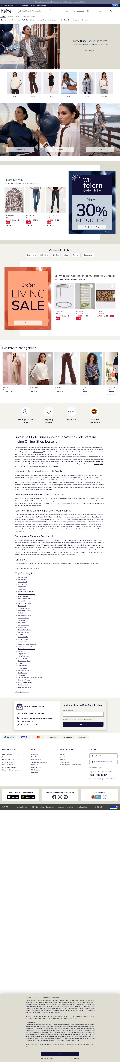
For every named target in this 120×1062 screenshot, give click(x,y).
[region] (60, 1028)
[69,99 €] (66, 368)
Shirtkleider (22, 620)
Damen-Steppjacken (25, 601)
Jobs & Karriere (65, 757)
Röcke (17, 477)
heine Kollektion (65, 20)
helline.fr (37, 568)
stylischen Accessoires (68, 449)
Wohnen (10, 16)
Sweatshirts (22, 651)
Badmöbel (83, 519)
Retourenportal (7, 757)
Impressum (60, 807)
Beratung (76, 20)
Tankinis (20, 613)
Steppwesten (22, 589)
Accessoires (42, 20)
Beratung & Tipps (8, 759)
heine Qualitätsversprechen (11, 770)
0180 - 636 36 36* (98, 775)
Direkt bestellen (7, 765)
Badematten (88, 255)
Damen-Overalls (23, 632)
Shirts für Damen (23, 656)
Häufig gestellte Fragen (10, 754)
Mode (3, 16)
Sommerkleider (23, 637)
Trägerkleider (22, 654)
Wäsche (25, 20)
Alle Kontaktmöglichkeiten (103, 762)
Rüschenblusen (23, 685)
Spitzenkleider (23, 668)
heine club (34, 754)
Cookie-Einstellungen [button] (82, 807)
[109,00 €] (14, 368)
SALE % (18, 16)
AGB (32, 807)
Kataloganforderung (9, 767)
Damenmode (5, 20)
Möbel (66, 255)
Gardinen (56, 255)
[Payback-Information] (114, 807)
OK (60, 1054)
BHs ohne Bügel (23, 670)
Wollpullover (22, 675)
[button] (64, 200)
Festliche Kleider (23, 639)
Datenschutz (40, 807)
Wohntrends (28, 457)
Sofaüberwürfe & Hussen (26, 594)
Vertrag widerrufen (22, 807)
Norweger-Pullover (24, 687)
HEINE (33, 750)
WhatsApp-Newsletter (39, 762)
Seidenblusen (22, 665)
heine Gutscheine (52, 563)
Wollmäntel (22, 606)
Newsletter (35, 757)
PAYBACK (34, 772)
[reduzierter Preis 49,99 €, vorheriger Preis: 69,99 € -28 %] (56, 200)
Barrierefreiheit (50, 807)
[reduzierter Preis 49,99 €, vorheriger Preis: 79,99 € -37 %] (35, 200)
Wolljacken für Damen (25, 646)
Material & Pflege (8, 762)
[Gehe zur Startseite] (6, 11)
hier (71, 1010)
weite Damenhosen (24, 603)
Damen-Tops (22, 577)
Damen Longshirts (24, 661)
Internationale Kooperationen (70, 765)
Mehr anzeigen (88, 719)
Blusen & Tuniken (23, 596)
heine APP (34, 765)
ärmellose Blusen (24, 608)
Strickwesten (22, 584)
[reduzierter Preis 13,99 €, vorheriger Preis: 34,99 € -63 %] (85, 296)
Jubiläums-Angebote (30, 16)
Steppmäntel (22, 582)
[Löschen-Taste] (49, 11)
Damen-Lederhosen (25, 630)
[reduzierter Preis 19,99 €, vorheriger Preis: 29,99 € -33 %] (14, 200)
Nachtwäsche (22, 673)
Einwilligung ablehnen (47, 1058)
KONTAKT (93, 750)
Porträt (62, 754)
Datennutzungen (85, 1000)
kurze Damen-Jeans (24, 599)
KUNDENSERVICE (9, 750)
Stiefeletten (22, 627)
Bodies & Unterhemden (26, 591)
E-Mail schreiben (99, 756)
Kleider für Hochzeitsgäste (27, 644)
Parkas (20, 663)
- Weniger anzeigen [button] (22, 692)
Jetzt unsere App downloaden (21, 792)
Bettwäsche (31, 255)
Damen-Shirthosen (24, 610)
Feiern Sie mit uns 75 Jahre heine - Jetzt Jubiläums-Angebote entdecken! (60, 2)
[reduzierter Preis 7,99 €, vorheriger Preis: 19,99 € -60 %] (106, 296)
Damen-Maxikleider (25, 615)
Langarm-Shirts (23, 618)
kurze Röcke (22, 622)
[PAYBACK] (115, 5)
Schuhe (32, 20)
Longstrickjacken (23, 625)
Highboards (22, 587)
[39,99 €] (40, 368)
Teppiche (76, 255)
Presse (62, 759)
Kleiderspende (36, 770)
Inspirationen (52, 20)
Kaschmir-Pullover (24, 680)
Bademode (16, 20)
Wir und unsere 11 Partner (34, 1000)
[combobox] (38, 11)
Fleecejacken (22, 642)
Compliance (64, 762)
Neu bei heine (36, 759)
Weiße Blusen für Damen (26, 649)
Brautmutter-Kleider (25, 682)
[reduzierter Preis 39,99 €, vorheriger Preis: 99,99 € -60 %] (64, 296)
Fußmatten (44, 255)
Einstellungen (75, 1058)
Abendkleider (38, 452)
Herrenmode (85, 20)
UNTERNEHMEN (67, 750)
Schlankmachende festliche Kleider (30, 677)
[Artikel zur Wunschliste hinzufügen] (21, 190)
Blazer (20, 485)
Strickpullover (22, 658)
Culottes (20, 634)
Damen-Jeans (22, 579)
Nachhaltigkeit (36, 767)
